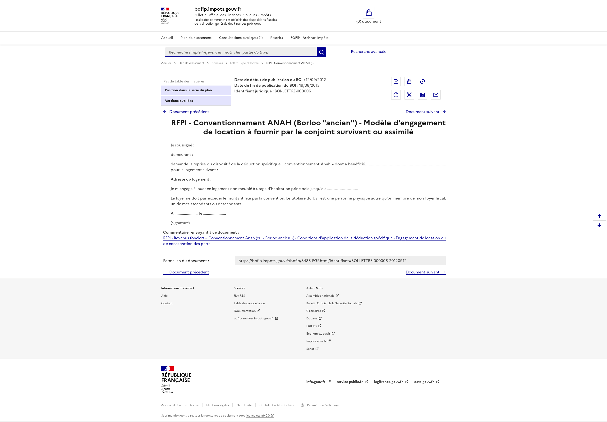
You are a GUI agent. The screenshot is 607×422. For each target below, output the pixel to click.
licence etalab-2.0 (258, 415)
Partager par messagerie (436, 95)
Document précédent (188, 111)
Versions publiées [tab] (179, 100)
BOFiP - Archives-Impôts (309, 37)
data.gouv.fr (424, 381)
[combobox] (241, 52)
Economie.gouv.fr (318, 333)
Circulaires (313, 311)
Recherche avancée (368, 51)
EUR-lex (311, 326)
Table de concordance (249, 303)
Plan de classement (196, 37)
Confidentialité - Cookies (276, 405)
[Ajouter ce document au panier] (409, 81)
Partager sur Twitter (409, 95)
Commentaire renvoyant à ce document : (201, 232)
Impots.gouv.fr (316, 341)
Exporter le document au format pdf (396, 81)
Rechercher (321, 52)
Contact (167, 303)
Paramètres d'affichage (322, 405)
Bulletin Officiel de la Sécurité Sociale (331, 303)
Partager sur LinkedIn (422, 95)
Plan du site (244, 405)
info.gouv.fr (316, 381)
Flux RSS (239, 296)
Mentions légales (218, 405)
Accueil (167, 37)
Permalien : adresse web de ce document (422, 81)
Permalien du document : (186, 260)
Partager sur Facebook (396, 95)
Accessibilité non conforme (180, 405)
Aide (164, 296)
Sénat (310, 349)
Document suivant (423, 111)
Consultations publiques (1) (241, 37)
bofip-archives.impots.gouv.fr (254, 318)
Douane (311, 318)
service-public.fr (350, 381)
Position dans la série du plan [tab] (188, 90)
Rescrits (276, 37)
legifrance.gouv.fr (389, 381)
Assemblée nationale (320, 296)
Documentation (245, 311)
